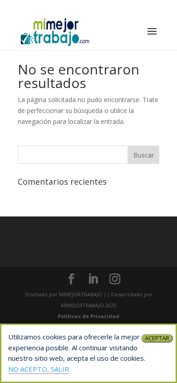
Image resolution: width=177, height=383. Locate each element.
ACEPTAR (157, 338)
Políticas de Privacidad (88, 316)
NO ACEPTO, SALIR (38, 368)
